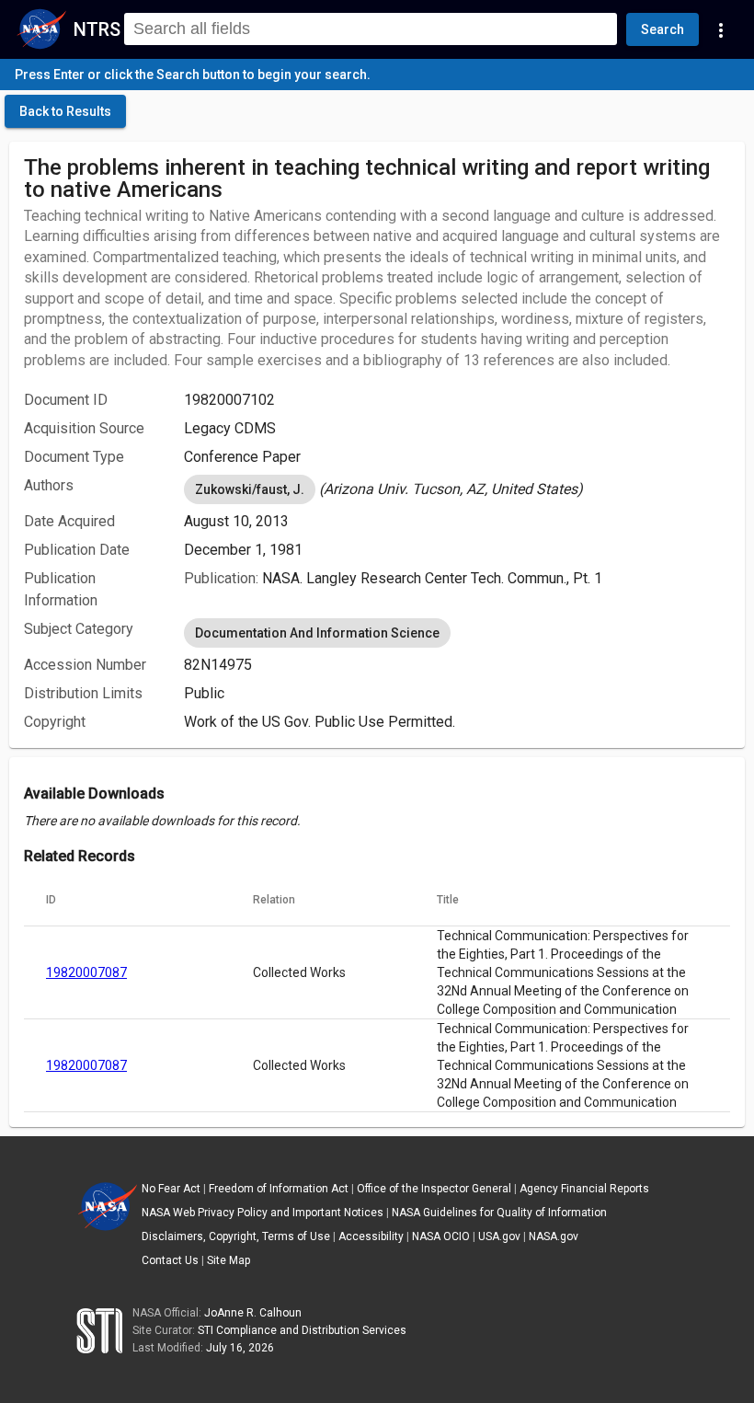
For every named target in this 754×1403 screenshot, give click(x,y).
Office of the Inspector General (434, 1188)
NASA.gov (553, 1236)
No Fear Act (171, 1188)
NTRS (97, 29)
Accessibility (371, 1236)
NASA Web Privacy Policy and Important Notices (262, 1212)
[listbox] (457, 489)
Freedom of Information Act (278, 1188)
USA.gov (499, 1236)
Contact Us (170, 1260)
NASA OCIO (441, 1236)
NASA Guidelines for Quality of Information (499, 1212)
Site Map (228, 1260)
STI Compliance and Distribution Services (302, 1330)
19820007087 (86, 972)
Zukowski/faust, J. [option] (249, 489)
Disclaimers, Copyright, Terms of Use (236, 1236)
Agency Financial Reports (584, 1188)
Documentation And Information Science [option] (317, 633)
